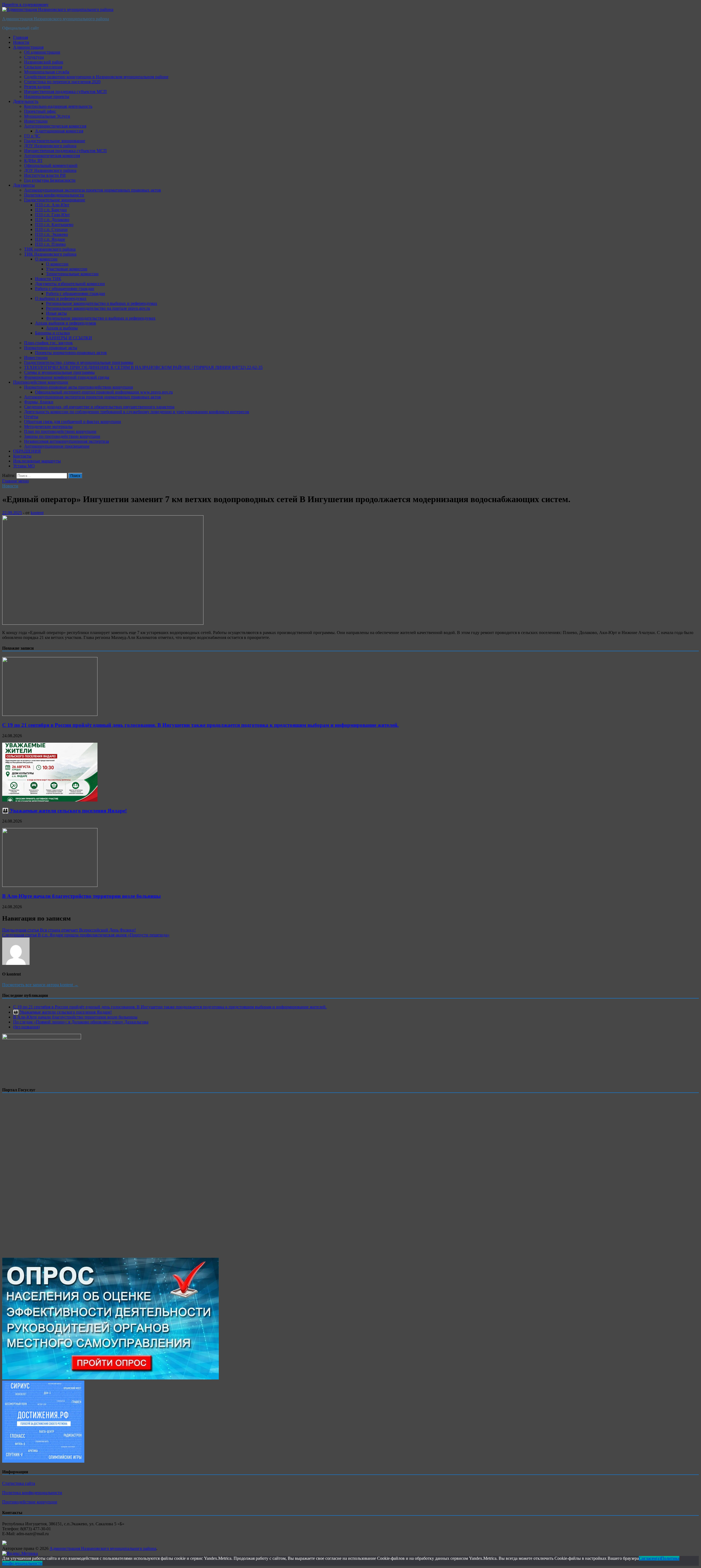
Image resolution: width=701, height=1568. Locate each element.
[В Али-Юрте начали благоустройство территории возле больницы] (49, 885)
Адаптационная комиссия (59, 131)
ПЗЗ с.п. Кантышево (54, 224)
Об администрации (42, 52)
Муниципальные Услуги (47, 116)
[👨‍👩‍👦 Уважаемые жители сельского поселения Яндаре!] (49, 800)
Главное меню (15, 481)
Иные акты (56, 313)
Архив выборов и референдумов (65, 323)
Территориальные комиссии (72, 273)
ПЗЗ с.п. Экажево (51, 234)
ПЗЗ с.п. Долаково (52, 219)
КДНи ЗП (33, 160)
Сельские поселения (43, 67)
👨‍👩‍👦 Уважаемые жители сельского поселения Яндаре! (64, 811)
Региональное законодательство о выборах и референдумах (101, 303)
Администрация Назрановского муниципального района (55, 18)
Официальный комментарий (50, 165)
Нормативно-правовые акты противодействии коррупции (78, 387)
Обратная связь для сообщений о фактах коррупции (72, 421)
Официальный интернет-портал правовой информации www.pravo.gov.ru (104, 392)
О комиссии (46, 259)
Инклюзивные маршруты (37, 461)
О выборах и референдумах (61, 298)
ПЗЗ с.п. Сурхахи (51, 229)
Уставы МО (24, 466)
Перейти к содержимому (25, 4)
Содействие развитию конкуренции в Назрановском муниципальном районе (96, 76)
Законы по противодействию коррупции (62, 436)
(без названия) (26, 1027)
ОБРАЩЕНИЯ (27, 451)
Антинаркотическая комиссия (52, 155)
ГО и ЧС (32, 136)
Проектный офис (40, 111)
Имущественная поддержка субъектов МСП (65, 91)
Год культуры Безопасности (50, 180)
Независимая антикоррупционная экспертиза (66, 441)
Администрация (28, 47)
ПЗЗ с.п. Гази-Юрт (52, 214)
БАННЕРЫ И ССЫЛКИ (69, 337)
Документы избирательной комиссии (70, 283)
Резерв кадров (37, 86)
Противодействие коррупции (40, 382)
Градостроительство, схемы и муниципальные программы (78, 362)
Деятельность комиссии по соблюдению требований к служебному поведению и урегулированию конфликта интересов (136, 411)
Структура (34, 57)
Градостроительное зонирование (54, 140)
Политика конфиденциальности (54, 195)
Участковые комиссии (66, 269)
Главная (20, 37)
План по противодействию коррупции (60, 431)
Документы (24, 185)
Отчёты (31, 416)
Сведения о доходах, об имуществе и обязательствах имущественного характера (99, 406)
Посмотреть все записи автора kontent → (40, 984)
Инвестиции (36, 121)
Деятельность (25, 101)
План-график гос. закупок (48, 342)
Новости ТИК (48, 278)
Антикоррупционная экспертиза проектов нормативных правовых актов (92, 190)
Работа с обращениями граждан (64, 288)
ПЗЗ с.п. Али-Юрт (52, 204)
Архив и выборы (62, 328)
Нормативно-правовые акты (50, 347)
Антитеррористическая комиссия (55, 126)
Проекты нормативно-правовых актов (71, 352)
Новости (21, 42)
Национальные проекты (46, 96)
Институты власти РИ (45, 175)
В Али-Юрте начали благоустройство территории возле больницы (81, 896)
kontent (37, 512)
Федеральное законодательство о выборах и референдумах (101, 318)
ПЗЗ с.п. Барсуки (51, 209)
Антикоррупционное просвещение (57, 446)
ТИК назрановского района (50, 249)
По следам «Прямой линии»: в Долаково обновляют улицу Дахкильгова (80, 1022)
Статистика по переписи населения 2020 (62, 81)
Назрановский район (43, 62)
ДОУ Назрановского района (50, 145)
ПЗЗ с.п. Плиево (50, 244)
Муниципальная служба (46, 72)
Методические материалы (48, 426)
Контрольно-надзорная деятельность (58, 106)
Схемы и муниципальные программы (59, 372)
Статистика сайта (18, 1483)
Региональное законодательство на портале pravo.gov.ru (98, 308)
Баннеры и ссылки (52, 333)
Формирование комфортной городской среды (66, 377)
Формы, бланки (38, 402)
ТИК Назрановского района (50, 254)
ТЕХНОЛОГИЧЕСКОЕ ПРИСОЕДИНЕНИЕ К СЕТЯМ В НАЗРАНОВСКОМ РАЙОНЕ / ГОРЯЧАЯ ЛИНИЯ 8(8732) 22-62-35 (143, 367)
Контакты (22, 456)
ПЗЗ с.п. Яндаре (50, 239)
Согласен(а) (650, 1558)
